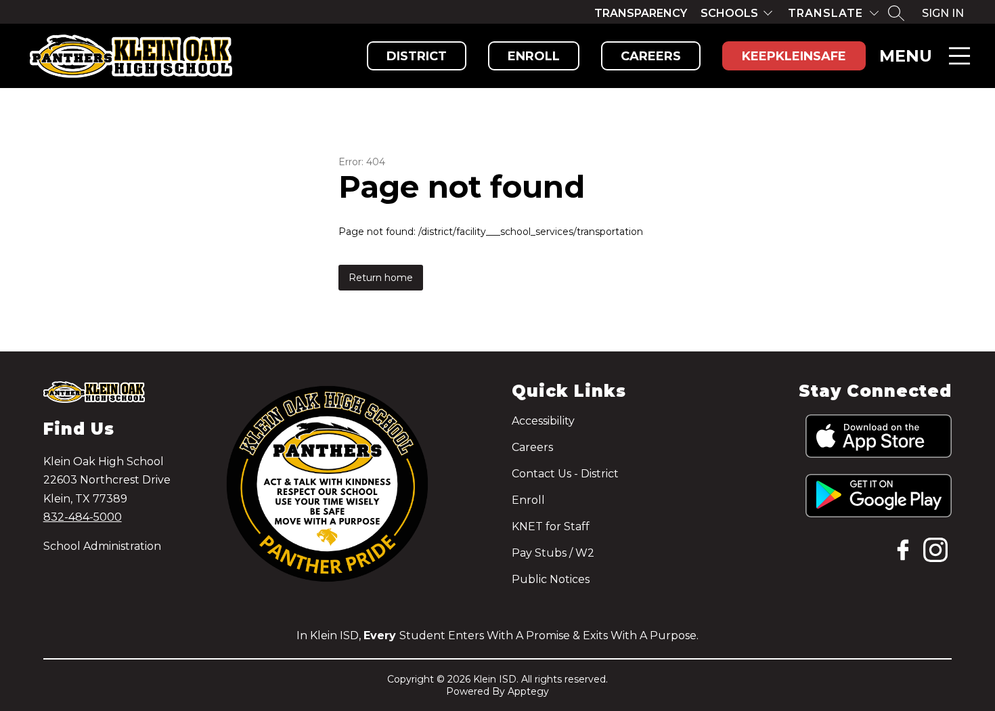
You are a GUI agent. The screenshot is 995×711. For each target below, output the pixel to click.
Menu (905, 56)
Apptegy (528, 691)
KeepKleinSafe (794, 56)
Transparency (640, 13)
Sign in (943, 13)
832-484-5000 (82, 517)
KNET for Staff (551, 526)
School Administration (102, 546)
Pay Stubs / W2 (553, 552)
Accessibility (543, 420)
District (416, 56)
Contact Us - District (565, 473)
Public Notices (551, 579)
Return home (381, 278)
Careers (651, 56)
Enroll (534, 56)
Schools (729, 13)
